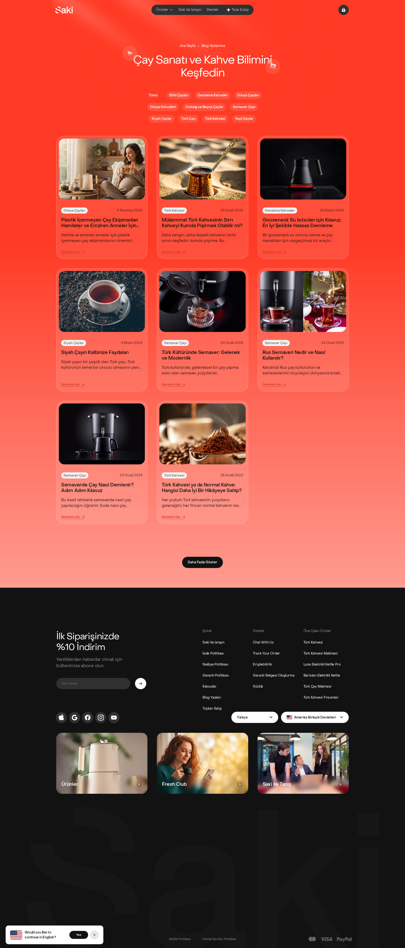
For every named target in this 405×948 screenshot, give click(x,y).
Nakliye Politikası (215, 664)
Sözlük (258, 686)
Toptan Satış (212, 708)
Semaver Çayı (175, 343)
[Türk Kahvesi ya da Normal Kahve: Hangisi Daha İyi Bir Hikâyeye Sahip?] (202, 433)
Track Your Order (266, 653)
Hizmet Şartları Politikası (219, 939)
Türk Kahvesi (174, 210)
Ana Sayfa (187, 46)
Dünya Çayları (74, 210)
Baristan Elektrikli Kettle (322, 675)
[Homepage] (64, 10)
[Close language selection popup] (94, 934)
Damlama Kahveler (280, 210)
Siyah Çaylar (74, 343)
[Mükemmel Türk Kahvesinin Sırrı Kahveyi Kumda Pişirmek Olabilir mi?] (202, 169)
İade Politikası (213, 653)
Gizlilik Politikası (180, 939)
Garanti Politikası (215, 675)
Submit (140, 683)
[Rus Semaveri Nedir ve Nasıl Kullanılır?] (303, 301)
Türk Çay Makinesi (318, 686)
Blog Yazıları (211, 697)
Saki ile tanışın (213, 642)
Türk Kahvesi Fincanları (321, 697)
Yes (78, 935)
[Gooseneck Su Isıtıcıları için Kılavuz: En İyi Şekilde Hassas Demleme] (303, 169)
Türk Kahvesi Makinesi (321, 653)
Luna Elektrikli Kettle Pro (322, 664)
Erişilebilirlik (262, 664)
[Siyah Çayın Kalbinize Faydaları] (102, 301)
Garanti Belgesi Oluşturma (273, 675)
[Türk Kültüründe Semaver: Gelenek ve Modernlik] (202, 301)
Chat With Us (263, 642)
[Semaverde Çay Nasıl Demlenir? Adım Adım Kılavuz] (102, 433)
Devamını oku (70, 252)
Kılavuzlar (209, 686)
